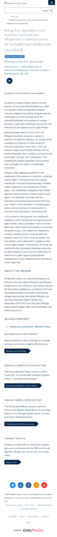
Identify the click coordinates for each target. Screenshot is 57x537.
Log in (28, 522)
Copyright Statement (44, 505)
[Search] (50, 10)
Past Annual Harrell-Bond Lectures (20, 424)
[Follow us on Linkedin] (21, 485)
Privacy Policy (30, 505)
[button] (51, 2)
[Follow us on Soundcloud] (36, 485)
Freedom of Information (14, 505)
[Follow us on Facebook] (29, 485)
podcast (10, 93)
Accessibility (12, 516)
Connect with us (33, 516)
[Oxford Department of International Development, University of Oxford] (28, 491)
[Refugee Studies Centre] (15, 2)
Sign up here (11, 462)
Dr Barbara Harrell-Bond (26, 409)
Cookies (22, 516)
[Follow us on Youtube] (44, 485)
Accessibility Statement (28, 508)
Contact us (45, 516)
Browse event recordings (16, 351)
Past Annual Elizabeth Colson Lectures (21, 385)
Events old (14, 16)
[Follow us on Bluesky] (13, 485)
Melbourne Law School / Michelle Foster (30, 326)
